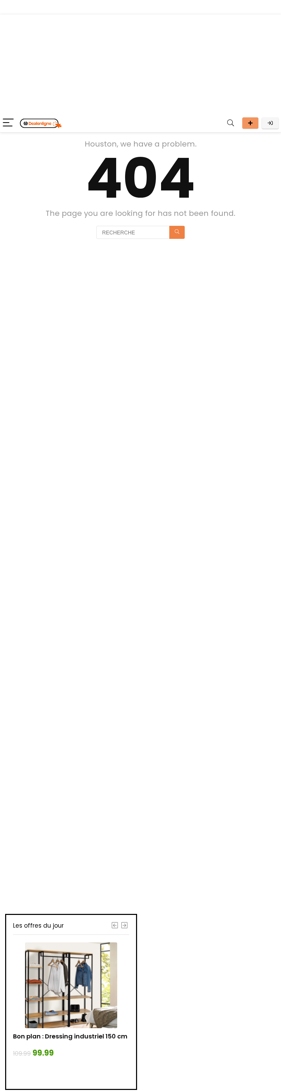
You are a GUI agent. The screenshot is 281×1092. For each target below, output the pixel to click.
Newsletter (250, 123)
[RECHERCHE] (177, 232)
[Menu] (8, 123)
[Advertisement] (140, 62)
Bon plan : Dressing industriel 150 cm (70, 1036)
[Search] (230, 123)
